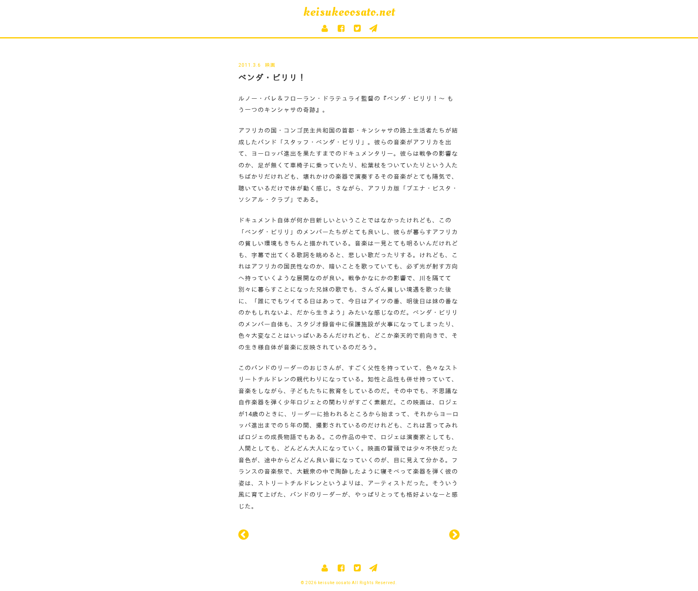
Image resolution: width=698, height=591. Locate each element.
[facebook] (341, 28)
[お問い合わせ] (373, 28)
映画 (270, 65)
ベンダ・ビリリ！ (272, 78)
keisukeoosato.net (349, 12)
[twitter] (357, 28)
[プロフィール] (325, 28)
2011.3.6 (249, 65)
